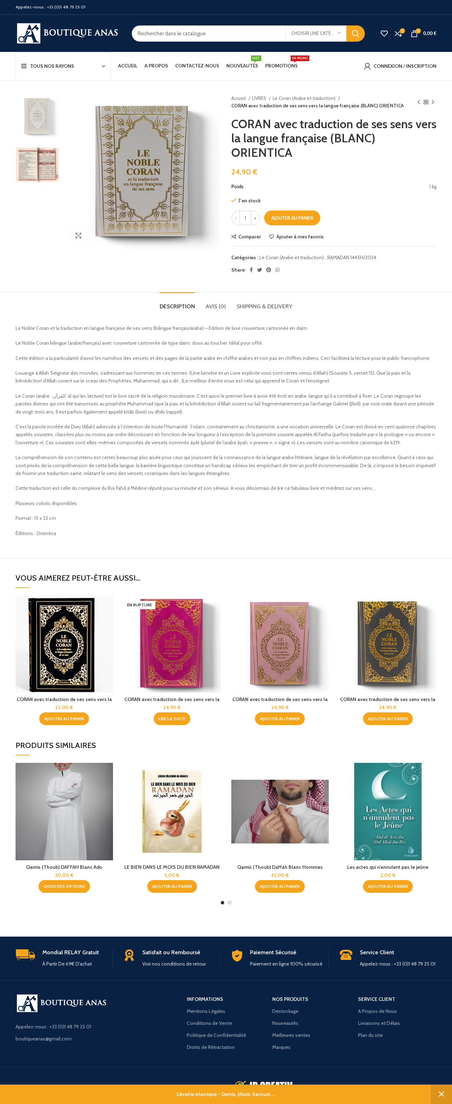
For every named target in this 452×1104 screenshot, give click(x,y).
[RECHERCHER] (355, 33)
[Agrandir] (78, 235)
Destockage (285, 1011)
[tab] (177, 303)
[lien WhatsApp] (277, 269)
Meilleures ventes (291, 1035)
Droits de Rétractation (211, 1047)
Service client (376, 999)
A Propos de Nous (377, 1011)
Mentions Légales (206, 1011)
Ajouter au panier (292, 218)
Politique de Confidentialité (216, 1035)
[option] (37, 116)
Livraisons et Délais (379, 1023)
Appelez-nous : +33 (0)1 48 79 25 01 (53, 1026)
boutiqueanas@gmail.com (44, 1038)
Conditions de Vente (209, 1023)
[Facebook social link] (251, 269)
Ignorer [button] (441, 1094)
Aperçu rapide (108, 623)
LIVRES (259, 98)
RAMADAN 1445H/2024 (351, 257)
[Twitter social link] (259, 269)
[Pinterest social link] (268, 269)
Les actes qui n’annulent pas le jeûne (387, 867)
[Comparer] (108, 607)
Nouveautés (285, 1023)
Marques (281, 1047)
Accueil (239, 98)
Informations (205, 999)
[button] (64, 718)
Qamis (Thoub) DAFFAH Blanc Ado (64, 867)
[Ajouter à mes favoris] (108, 639)
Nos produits (290, 999)
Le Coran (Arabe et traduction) (305, 98)
